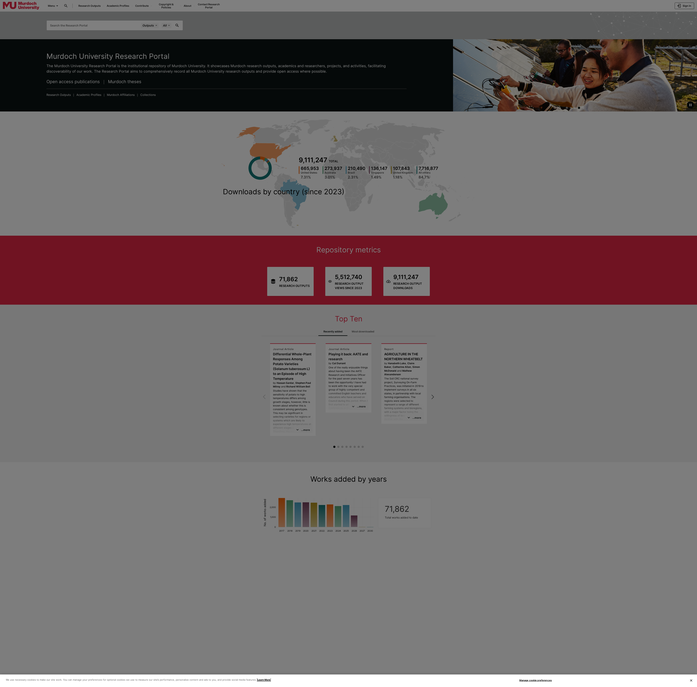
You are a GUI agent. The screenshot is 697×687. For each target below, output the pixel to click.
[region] (348, 680)
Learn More (263, 679)
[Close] (691, 680)
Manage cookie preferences (535, 680)
